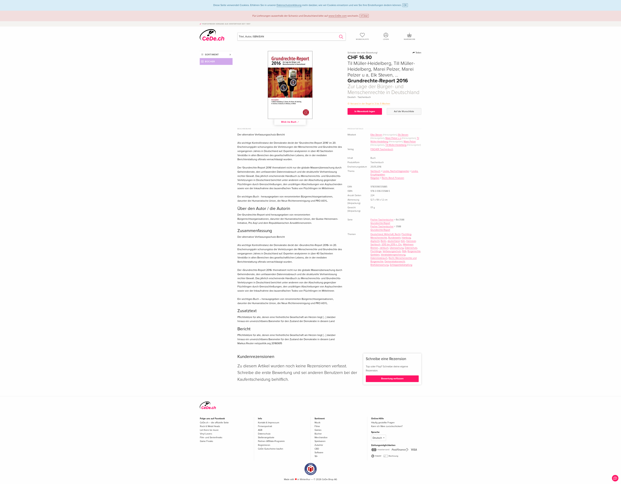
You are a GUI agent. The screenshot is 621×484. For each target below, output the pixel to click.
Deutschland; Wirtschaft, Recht (385, 234)
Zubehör (319, 445)
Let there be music (209, 430)
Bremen (374, 248)
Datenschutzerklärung (289, 5)
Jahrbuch (384, 248)
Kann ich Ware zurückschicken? (387, 426)
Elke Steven (376, 135)
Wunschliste (362, 39)
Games (318, 430)
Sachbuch (375, 171)
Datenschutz (411, 248)
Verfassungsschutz (392, 251)
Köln (403, 241)
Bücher (210, 61)
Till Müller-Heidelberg (395, 145)
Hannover (411, 241)
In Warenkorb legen (364, 111)
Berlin (383, 241)
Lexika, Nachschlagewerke (396, 171)
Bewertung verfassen (392, 378)
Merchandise (321, 437)
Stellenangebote (266, 437)
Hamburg (406, 238)
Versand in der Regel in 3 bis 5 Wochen (370, 103)
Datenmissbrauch (378, 258)
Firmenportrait (265, 426)
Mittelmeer (408, 244)
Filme (317, 426)
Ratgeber (374, 178)
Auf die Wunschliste (404, 111)
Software (319, 452)
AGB (260, 430)
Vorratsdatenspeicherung (393, 255)
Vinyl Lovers (206, 433)
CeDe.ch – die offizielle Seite (214, 422)
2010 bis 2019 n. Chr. (391, 244)
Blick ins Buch (289, 122)
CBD (317, 448)
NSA (404, 251)
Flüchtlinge (375, 251)
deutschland (393, 241)
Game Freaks (206, 441)
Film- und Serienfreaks (211, 437)
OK (405, 5)
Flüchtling (406, 234)
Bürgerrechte (414, 251)
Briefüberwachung (379, 265)
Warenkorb (409, 39)
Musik (317, 422)
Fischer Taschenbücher (381, 220)
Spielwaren (320, 441)
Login (386, 39)
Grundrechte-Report (380, 223)
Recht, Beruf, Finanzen (393, 178)
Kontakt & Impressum (268, 422)
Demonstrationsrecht (395, 261)
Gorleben (375, 255)
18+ (316, 456)
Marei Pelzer (410, 141)
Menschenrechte (378, 238)
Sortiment (212, 54)
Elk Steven (403, 135)
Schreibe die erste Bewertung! (362, 53)
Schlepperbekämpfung (401, 265)
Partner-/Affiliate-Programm (271, 441)
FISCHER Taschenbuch (381, 149)
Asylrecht (375, 241)
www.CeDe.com (337, 15)
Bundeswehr (394, 238)
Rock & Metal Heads (210, 426)
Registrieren (264, 445)
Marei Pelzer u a (393, 138)
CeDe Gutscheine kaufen (270, 448)
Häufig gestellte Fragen (383, 422)
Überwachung (397, 248)
